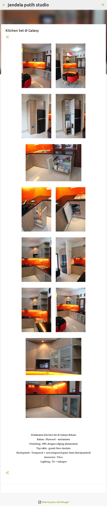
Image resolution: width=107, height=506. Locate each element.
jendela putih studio (28, 4)
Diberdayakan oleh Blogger (55, 502)
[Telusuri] (52, 5)
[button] (7, 37)
